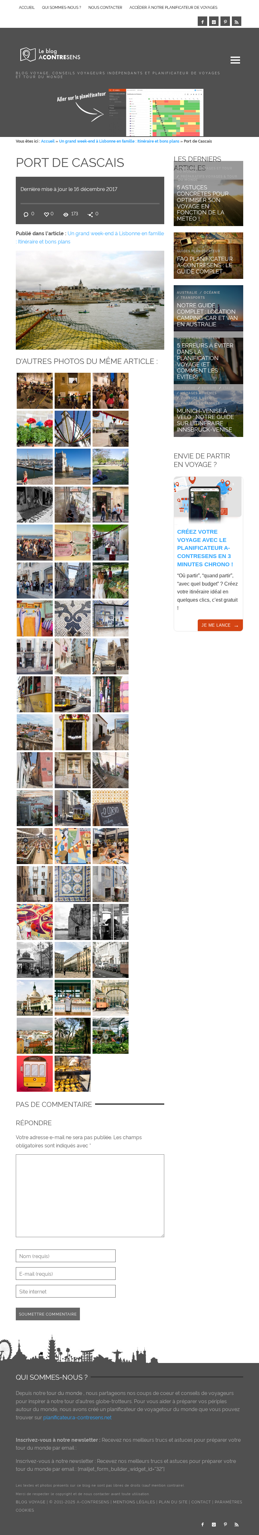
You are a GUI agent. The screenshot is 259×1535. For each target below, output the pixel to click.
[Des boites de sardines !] (73, 540)
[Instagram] (214, 21)
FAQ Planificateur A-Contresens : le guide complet (205, 264)
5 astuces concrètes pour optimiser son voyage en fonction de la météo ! (203, 202)
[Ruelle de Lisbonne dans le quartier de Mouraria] (35, 882)
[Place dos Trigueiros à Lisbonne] (35, 389)
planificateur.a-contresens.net (77, 1417)
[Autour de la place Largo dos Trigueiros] (111, 882)
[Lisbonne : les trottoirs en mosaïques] (73, 616)
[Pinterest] (225, 21)
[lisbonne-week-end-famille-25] (73, 806)
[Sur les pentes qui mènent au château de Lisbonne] (73, 503)
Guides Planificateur (198, 251)
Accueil (48, 141)
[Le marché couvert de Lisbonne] (35, 996)
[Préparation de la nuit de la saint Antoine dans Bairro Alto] (111, 540)
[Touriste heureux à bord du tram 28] (35, 692)
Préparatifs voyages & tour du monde (208, 177)
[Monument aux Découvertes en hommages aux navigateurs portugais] (73, 920)
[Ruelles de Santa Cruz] (35, 768)
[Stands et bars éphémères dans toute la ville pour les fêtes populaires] (73, 389)
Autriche (186, 388)
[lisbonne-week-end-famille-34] (111, 692)
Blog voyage (30, 1501)
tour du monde (64, 1392)
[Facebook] (202, 21)
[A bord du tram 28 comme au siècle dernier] (111, 920)
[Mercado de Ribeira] (111, 1034)
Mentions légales (134, 1501)
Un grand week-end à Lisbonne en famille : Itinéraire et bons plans (119, 141)
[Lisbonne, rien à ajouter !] (111, 616)
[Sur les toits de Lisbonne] (35, 1034)
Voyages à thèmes (199, 393)
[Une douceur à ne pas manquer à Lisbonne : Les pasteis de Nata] (73, 1072)
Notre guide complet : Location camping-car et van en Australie (207, 314)
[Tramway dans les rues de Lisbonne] (111, 996)
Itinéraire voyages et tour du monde (204, 169)
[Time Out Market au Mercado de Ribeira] (35, 844)
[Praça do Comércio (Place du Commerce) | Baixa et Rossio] (111, 427)
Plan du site (173, 1501)
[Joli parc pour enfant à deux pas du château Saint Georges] (111, 730)
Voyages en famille (200, 403)
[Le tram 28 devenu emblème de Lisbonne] (35, 1072)
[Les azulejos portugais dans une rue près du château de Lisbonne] (73, 768)
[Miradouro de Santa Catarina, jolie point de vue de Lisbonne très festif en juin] (35, 540)
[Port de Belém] (35, 465)
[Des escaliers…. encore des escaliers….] (111, 768)
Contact (201, 1501)
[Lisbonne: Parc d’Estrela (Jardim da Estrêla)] (73, 1034)
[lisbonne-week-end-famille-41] (35, 616)
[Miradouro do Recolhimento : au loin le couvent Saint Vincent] (35, 730)
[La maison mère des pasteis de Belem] (35, 503)
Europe (209, 388)
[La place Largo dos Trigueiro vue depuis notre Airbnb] (35, 806)
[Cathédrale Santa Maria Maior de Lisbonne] (111, 654)
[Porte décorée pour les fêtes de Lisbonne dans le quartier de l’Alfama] (73, 730)
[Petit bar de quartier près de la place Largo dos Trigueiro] (111, 503)
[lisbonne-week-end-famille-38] (35, 654)
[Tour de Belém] (73, 465)
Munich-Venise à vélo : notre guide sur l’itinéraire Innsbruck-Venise (205, 419)
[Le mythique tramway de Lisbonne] (111, 958)
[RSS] (236, 21)
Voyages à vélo (196, 398)
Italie (228, 388)
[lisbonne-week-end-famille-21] (111, 844)
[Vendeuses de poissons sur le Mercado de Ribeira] (73, 996)
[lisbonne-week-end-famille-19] (73, 882)
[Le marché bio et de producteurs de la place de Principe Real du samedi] (111, 578)
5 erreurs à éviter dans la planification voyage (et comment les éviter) (205, 360)
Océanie (212, 292)
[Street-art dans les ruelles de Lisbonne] (73, 844)
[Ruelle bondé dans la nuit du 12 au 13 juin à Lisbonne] (111, 389)
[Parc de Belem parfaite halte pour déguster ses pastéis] (111, 465)
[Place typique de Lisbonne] (73, 958)
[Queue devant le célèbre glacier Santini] (35, 578)
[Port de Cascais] (90, 298)
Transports (193, 297)
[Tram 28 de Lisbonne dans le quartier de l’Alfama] (73, 692)
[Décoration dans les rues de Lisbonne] (73, 427)
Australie (187, 292)
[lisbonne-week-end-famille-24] (111, 806)
